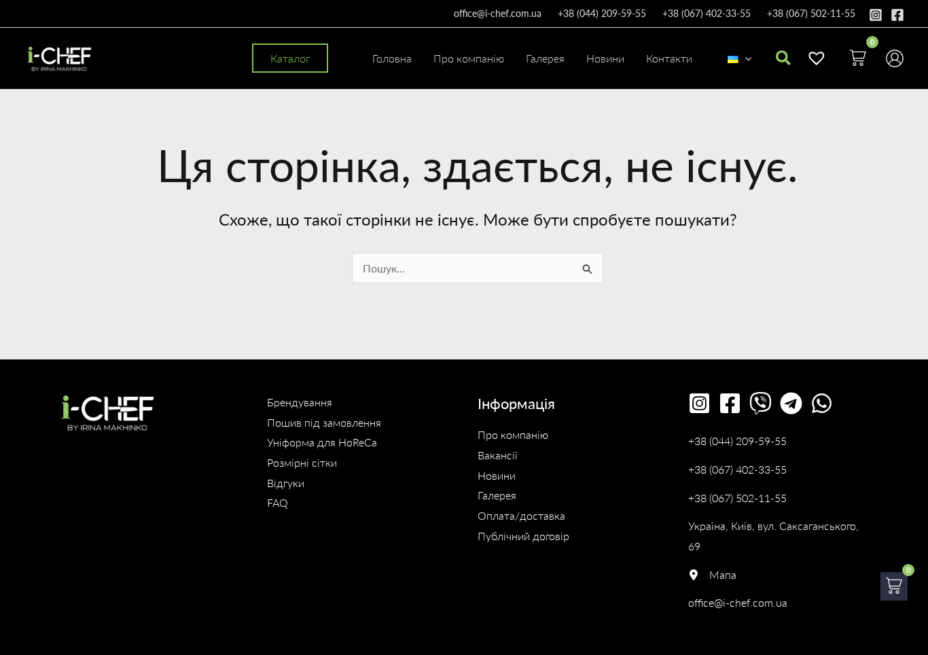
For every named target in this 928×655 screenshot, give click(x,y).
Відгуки (285, 482)
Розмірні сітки (302, 462)
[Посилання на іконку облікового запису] (894, 58)
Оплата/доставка (521, 515)
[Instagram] (875, 15)
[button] (290, 58)
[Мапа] (712, 575)
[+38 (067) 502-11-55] (737, 498)
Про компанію (513, 434)
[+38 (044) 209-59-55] (737, 441)
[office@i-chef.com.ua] (737, 602)
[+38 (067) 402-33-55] (737, 469)
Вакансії (498, 454)
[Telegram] (791, 403)
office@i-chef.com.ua (497, 13)
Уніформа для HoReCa (322, 442)
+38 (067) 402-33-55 (706, 13)
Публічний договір (523, 535)
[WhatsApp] (821, 403)
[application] (745, 58)
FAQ (277, 502)
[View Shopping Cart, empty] (858, 58)
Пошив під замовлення (324, 422)
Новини (497, 475)
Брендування (299, 401)
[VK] (760, 403)
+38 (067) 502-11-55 (811, 13)
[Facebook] (897, 15)
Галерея (497, 495)
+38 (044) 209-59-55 (602, 13)
